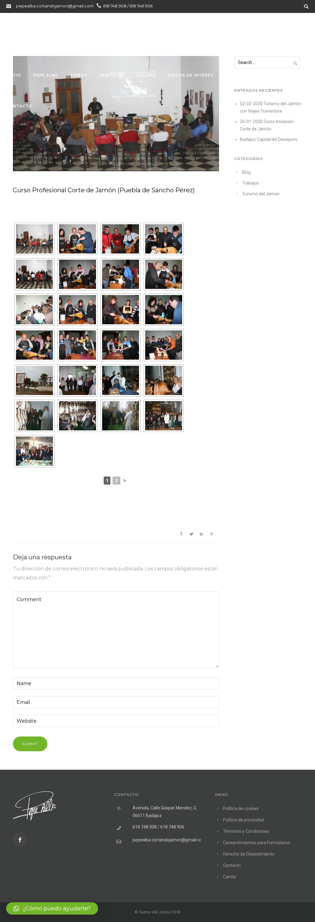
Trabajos (237, 75)
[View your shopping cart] (302, 28)
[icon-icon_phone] (98, 5)
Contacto (19, 106)
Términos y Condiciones (246, 831)
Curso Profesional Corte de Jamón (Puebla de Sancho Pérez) (104, 190)
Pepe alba (45, 75)
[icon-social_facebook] (20, 840)
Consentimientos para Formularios (256, 842)
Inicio (13, 75)
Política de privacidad (243, 819)
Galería (146, 75)
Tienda (78, 75)
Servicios (112, 75)
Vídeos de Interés (190, 75)
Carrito (229, 876)
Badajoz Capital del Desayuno (268, 139)
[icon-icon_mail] (10, 5)
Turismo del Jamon (261, 193)
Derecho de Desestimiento (248, 854)
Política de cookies (241, 808)
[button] (52, 908)
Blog (268, 75)
